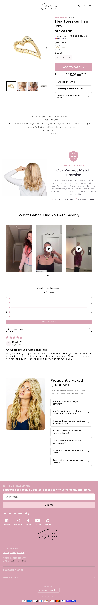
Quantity (59, 53)
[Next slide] (89, 251)
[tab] (48, 275)
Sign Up (49, 505)
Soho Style (10, 577)
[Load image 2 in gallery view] (22, 86)
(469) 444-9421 (18, 561)
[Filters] (8, 329)
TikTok (28, 524)
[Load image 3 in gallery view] (33, 86)
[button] (7, 5)
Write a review (49, 322)
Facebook (7, 524)
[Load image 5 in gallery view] (43, 86)
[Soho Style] (49, 535)
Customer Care (13, 570)
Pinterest (48, 524)
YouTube (37, 524)
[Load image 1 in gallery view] (11, 86)
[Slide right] (46, 48)
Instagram (18, 524)
